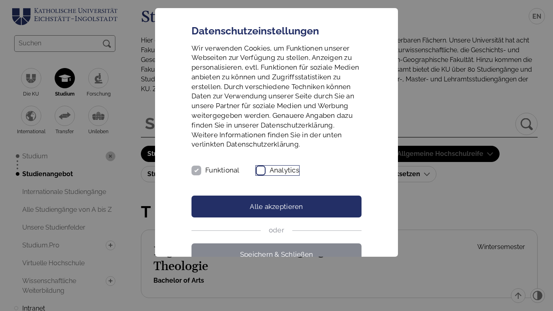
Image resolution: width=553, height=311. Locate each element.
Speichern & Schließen (276, 254)
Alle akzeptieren (276, 206)
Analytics (284, 170)
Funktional (222, 170)
